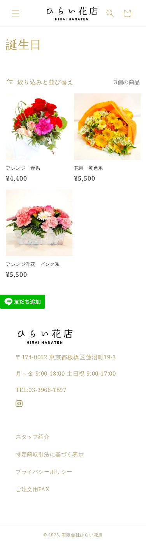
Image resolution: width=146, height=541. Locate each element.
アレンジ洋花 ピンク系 (33, 264)
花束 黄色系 (89, 168)
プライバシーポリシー (44, 471)
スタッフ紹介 (33, 436)
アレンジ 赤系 (23, 168)
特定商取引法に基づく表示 (50, 454)
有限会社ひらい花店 (82, 534)
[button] (15, 13)
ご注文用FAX (32, 489)
